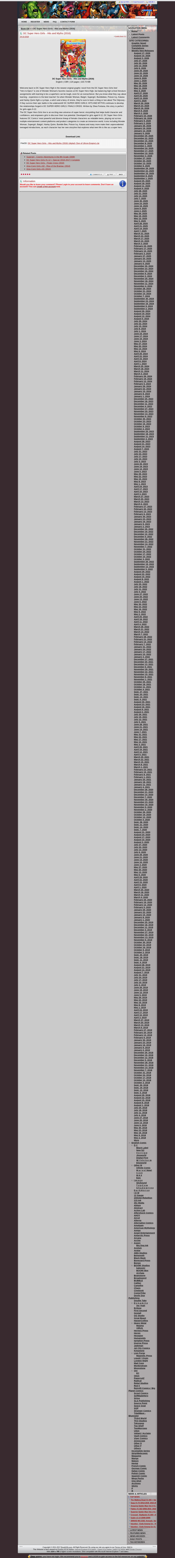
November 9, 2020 (143, 807)
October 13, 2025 (142, 163)
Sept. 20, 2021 (141, 694)
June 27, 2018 (141, 1118)
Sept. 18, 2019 (141, 957)
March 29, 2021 (141, 757)
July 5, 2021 (140, 722)
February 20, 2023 (143, 509)
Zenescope (139, 1441)
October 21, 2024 (142, 291)
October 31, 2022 (142, 549)
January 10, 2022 (142, 654)
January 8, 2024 (142, 394)
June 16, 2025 (141, 206)
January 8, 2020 (142, 917)
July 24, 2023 (140, 454)
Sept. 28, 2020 (141, 822)
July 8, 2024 (140, 329)
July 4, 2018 (140, 1115)
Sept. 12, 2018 (141, 1090)
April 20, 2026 (141, 96)
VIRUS (139, 1328)
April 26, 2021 (141, 747)
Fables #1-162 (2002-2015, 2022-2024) (146, 1509)
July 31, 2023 (140, 451)
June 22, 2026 (141, 73)
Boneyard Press (142, 1260)
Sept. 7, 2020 (140, 830)
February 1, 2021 (142, 777)
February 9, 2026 (142, 121)
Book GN (25, 29)
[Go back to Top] (154, 1546)
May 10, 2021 (140, 742)
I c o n (139, 1173)
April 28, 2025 (141, 223)
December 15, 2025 (143, 141)
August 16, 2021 (142, 707)
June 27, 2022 (141, 594)
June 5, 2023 (140, 471)
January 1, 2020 (142, 920)
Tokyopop (139, 1423)
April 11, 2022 (141, 622)
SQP (136, 1408)
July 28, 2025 (140, 191)
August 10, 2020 (142, 840)
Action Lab (139, 1210)
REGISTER (84, 1557)
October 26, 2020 (142, 812)
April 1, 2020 (140, 887)
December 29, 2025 (143, 136)
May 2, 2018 (140, 1138)
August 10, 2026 (142, 56)
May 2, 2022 (140, 614)
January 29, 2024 (142, 386)
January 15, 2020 (142, 915)
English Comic (139, 1143)
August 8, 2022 (141, 579)
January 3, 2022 (142, 657)
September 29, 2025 (144, 168)
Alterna (137, 1220)
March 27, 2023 (141, 496)
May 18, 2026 (140, 86)
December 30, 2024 (143, 266)
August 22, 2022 (142, 574)
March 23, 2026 (141, 106)
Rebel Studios (141, 1383)
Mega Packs (138, 1478)
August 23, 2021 (142, 704)
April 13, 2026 (141, 98)
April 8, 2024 (140, 361)
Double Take (140, 1300)
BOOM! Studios (142, 1265)
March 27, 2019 (141, 1020)
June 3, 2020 (140, 865)
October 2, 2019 (142, 952)
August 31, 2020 (142, 832)
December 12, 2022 (143, 534)
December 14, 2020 (143, 794)
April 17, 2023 (141, 489)
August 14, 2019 (142, 970)
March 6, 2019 (141, 1027)
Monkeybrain (140, 1366)
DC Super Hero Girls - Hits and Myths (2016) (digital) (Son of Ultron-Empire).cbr (63, 143)
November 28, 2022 (143, 539)
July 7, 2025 (140, 198)
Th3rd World (140, 1418)
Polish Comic (138, 1473)
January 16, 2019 (142, 1045)
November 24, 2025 (143, 148)
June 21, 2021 (141, 727)
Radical (138, 1381)
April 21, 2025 (141, 226)
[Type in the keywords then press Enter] (136, 17)
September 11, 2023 (144, 436)
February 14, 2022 (143, 642)
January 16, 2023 (142, 521)
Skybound (141, 1183)
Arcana (137, 1238)
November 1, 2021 (143, 679)
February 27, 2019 (143, 1030)
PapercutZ (139, 1378)
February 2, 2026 (142, 123)
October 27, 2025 (142, 158)
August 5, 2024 (141, 319)
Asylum (138, 1248)
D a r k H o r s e (142, 1190)
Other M (138, 1165)
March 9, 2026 (141, 111)
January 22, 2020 (142, 912)
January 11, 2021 (142, 784)
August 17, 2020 (142, 837)
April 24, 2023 (141, 486)
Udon (136, 1431)
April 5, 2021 (140, 754)
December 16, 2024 (143, 271)
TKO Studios (140, 1421)
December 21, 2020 (143, 792)
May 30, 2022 (140, 604)
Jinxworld (141, 1155)
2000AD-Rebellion (143, 1198)
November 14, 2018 (143, 1067)
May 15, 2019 (140, 1002)
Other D (138, 1443)
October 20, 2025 (142, 161)
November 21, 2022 (143, 541)
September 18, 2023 (144, 434)
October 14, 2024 (142, 293)
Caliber (137, 1283)
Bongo (137, 1263)
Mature (135, 1461)
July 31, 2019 (140, 975)
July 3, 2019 (140, 985)
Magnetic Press (144, 1356)
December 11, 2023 (143, 404)
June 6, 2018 (140, 1125)
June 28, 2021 (141, 724)
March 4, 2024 (141, 374)
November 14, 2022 (143, 544)
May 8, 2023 (140, 481)
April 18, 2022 (141, 619)
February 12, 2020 (143, 905)
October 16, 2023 (142, 424)
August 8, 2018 (141, 1103)
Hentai (135, 1463)
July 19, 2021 (140, 717)
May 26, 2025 (140, 213)
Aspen (137, 1243)
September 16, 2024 (144, 303)
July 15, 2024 (140, 326)
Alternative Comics (143, 1223)
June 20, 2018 (141, 1120)
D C (125, 36)
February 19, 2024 (143, 379)
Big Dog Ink (142, 1245)
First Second (140, 1310)
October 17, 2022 (142, 554)
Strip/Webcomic (140, 1453)
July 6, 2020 (140, 852)
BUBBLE (138, 1280)
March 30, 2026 (141, 103)
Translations (138, 48)
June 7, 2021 (140, 732)
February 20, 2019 (143, 1032)
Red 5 (137, 1386)
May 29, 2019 (140, 997)
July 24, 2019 (140, 977)
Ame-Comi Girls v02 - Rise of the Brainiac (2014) (48, 166)
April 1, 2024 (140, 364)
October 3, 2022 (142, 559)
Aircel (137, 1218)
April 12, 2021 (141, 752)
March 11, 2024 (141, 371)
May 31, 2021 (140, 734)
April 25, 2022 (141, 617)
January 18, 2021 (142, 782)
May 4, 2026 (140, 91)
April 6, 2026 (140, 101)
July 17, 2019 (140, 980)
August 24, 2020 (142, 835)
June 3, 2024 (140, 341)
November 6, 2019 (143, 940)
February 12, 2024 (143, 381)
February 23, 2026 (143, 116)
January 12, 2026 (142, 131)
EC (137, 1373)
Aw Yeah (140, 1305)
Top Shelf (139, 1426)
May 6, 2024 (140, 351)
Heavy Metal (140, 1323)
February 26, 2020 (143, 900)
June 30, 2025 (141, 201)
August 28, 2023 (142, 441)
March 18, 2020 (141, 892)
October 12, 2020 (142, 817)
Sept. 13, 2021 (141, 697)
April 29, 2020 (141, 877)
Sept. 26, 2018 (141, 1085)
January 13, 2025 (142, 261)
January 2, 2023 (142, 526)
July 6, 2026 (140, 68)
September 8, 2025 (143, 176)
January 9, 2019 (142, 1047)
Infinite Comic (143, 1168)
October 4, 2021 (142, 689)
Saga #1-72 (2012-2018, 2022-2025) (145, 1503)
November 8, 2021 (143, 677)
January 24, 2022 (142, 649)
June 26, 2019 (141, 987)
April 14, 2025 (141, 228)
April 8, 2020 (140, 885)
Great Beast (140, 1318)
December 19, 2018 (143, 1055)
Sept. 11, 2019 (141, 960)
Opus (136, 1376)
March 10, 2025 (141, 241)
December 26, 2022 (143, 529)
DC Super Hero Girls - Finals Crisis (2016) (45, 163)
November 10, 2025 (143, 153)
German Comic (139, 1468)
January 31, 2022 (142, 647)
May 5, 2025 (140, 221)
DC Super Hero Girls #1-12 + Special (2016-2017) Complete (53, 160)
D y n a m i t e (141, 1303)
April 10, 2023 (141, 491)
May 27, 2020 (140, 867)
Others (137, 1448)
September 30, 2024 (144, 298)
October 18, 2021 (142, 684)
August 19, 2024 (142, 314)
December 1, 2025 (143, 146)
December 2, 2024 (143, 276)
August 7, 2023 (141, 449)
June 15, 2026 (141, 76)
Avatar (137, 1250)
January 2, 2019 (142, 1050)
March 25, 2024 (141, 366)
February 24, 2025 (143, 246)
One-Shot (136, 1481)
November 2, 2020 (143, 809)
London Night (141, 1361)
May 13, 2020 (140, 872)
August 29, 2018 (142, 1095)
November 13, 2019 (143, 937)
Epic (138, 1178)
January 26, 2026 (142, 126)
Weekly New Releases (143, 51)
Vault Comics (140, 1436)
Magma (140, 1325)
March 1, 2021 (141, 767)
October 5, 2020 (142, 819)
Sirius (137, 1398)
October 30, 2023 (142, 419)
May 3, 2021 (140, 744)
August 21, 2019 (142, 967)
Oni (136, 1371)
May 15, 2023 (140, 479)
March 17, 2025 (141, 238)
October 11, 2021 (142, 687)
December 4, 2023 (143, 406)
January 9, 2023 (142, 524)
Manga (135, 1458)
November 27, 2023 (143, 409)
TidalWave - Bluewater (137, 1414)
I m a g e (138, 1180)
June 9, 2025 (140, 208)
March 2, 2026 (141, 113)
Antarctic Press (142, 1235)
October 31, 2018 (142, 1072)
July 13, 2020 (140, 850)
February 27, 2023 (143, 506)
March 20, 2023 (141, 499)
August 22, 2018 (142, 1098)
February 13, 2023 (143, 511)
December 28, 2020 (143, 789)
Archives (136, 1483)
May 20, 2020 (140, 870)
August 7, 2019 (141, 972)
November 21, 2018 (143, 1065)
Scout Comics (141, 1393)
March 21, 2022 (141, 629)
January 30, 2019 (142, 1040)
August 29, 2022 (142, 572)
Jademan (138, 1345)
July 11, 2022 (140, 589)
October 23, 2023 (142, 421)
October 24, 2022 (142, 551)
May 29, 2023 (140, 474)
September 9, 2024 (143, 306)
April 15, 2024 (141, 359)
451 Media (139, 1203)
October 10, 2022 (142, 556)
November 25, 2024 (143, 278)
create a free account (46, 187)
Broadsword (140, 1278)
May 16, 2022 (140, 609)
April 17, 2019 (141, 1012)
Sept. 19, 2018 (141, 1087)
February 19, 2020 (143, 902)
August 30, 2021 (142, 702)
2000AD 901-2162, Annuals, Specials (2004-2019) (150, 1521)
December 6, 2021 (143, 667)
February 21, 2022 (143, 639)
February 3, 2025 (142, 253)
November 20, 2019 (143, 935)
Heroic (137, 1333)
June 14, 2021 (141, 729)
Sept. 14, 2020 (141, 827)
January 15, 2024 (142, 391)
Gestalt (137, 1313)
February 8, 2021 (142, 774)
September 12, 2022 (144, 566)
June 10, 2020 (141, 862)
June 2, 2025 (140, 211)
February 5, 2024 (142, 384)
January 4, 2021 (142, 787)
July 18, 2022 (140, 587)
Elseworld (141, 1163)
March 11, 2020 (141, 895)
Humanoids (140, 1338)
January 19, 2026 (142, 128)
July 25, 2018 (140, 1108)
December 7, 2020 (143, 797)
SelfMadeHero (141, 1396)
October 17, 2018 (142, 1077)
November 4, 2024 (143, 286)
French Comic (139, 1466)
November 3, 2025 (143, 156)
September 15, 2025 (144, 173)
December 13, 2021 (143, 664)
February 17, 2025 (143, 248)
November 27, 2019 (143, 932)
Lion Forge (139, 1353)
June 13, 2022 (141, 599)
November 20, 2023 (143, 411)
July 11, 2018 (140, 1113)
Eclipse (137, 1308)
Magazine (136, 1456)
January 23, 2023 (142, 519)
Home (135, 31)
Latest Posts (138, 34)
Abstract (138, 1208)
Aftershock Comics (143, 1213)
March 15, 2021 (141, 762)
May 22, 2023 (140, 476)
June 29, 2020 (141, 855)
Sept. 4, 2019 (140, 962)
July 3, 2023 (140, 461)
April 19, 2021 (141, 749)
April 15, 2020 (141, 882)
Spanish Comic (139, 1476)
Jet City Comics (142, 1348)
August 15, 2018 (142, 1100)
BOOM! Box (142, 1270)
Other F (138, 1446)
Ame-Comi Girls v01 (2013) (38, 169)
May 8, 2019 (140, 1005)
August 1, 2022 (141, 582)
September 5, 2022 (143, 569)
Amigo (137, 1230)
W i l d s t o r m (144, 1160)
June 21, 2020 (141, 857)
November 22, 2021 (143, 672)
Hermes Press (141, 1330)
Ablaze (137, 1205)
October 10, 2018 (142, 1080)
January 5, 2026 (142, 133)
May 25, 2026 (140, 83)
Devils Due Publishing (137, 1296)
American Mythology (144, 1228)
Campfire (138, 1285)
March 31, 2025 (141, 233)
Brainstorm (139, 1275)
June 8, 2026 (140, 78)
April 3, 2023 (140, 494)
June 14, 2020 (141, 860)
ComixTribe (140, 1293)
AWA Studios (140, 1253)
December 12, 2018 (143, 1057)
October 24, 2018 (142, 1075)
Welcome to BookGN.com (54, 9)
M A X (139, 1175)
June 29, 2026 (141, 71)
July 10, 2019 (140, 982)
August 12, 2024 (142, 316)
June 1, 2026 (140, 81)
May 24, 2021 (140, 737)
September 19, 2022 (144, 564)
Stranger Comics (142, 1411)
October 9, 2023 (142, 426)
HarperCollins (141, 1320)
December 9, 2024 (143, 273)
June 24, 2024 (141, 334)
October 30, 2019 (142, 942)
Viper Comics (141, 1438)
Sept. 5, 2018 (140, 1093)
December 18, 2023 (143, 401)
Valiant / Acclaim (142, 1433)
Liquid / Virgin (141, 1358)
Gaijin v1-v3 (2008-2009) (140, 1518)
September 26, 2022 (144, 561)
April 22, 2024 (141, 356)
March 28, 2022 (141, 627)
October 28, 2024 (142, 288)
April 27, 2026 (141, 93)
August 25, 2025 (142, 181)
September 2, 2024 (143, 308)
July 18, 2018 (140, 1110)
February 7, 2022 (142, 644)
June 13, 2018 (141, 1123)
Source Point (140, 1403)
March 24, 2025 (141, 236)
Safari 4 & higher (118, 1549)
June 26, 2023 (141, 464)
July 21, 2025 (140, 193)
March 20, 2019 (141, 1022)
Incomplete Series (141, 1451)
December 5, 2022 (143, 536)
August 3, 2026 (141, 58)
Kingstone (139, 1351)
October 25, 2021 (142, 682)
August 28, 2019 (142, 965)
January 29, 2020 (142, 910)
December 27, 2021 (143, 659)
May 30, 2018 (140, 1128)
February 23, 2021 (143, 769)
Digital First (142, 1158)
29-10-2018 (24, 37)
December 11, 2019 (143, 927)
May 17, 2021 (140, 739)
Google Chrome (135, 1549)
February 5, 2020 (142, 907)
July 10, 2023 (140, 459)
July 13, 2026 (140, 66)
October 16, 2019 (142, 947)
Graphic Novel (119, 36)
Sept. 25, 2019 (141, 955)
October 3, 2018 (142, 1082)
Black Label (142, 1148)
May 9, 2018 (140, 1135)
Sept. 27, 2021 (141, 692)
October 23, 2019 (142, 945)
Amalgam (139, 1225)
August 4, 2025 (141, 188)
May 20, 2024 (140, 346)
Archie (137, 1240)
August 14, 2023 (142, 446)
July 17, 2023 (140, 456)
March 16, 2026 (141, 108)
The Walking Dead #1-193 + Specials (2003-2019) (150, 1500)
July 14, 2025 (140, 196)
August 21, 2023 (142, 444)
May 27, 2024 (140, 344)
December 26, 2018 (143, 1052)
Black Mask (140, 1258)
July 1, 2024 (140, 331)
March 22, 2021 (141, 759)
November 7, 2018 (143, 1070)
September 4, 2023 (143, 439)
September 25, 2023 (144, 431)
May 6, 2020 (140, 875)
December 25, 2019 (143, 922)
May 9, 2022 (140, 612)
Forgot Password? (138, 2)
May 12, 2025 (140, 218)
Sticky (135, 1486)
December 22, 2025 (143, 138)
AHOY (137, 1215)
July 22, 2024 (140, 324)
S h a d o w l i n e (145, 1188)
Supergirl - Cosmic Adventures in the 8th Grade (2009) (50, 157)
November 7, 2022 (143, 546)
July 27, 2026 (140, 61)
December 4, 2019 (143, 930)
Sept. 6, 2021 (140, 699)
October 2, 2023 (142, 429)
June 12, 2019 (141, 992)
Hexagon (138, 1335)
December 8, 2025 (143, 143)
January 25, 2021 (142, 779)
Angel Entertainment (144, 1233)
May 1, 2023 (140, 484)
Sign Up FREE (125, 2)
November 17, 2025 (143, 151)
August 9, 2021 (141, 709)
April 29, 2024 (141, 354)
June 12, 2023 (141, 469)
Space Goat (140, 1406)
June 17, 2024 (141, 336)
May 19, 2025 (140, 216)
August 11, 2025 (142, 186)
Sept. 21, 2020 (141, 824)
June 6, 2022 (140, 602)
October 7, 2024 (142, 296)
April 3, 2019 (140, 1017)
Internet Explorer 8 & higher (85, 1549)
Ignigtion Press (141, 1340)
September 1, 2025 (143, 178)
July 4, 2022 (140, 592)
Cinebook (139, 1290)
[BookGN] (147, 10)
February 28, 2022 (143, 637)
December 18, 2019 (143, 925)
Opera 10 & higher (105, 1549)
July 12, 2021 (140, 719)
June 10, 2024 (141, 339)
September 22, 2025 (144, 171)
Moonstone (139, 1368)
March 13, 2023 (141, 501)
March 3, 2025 (141, 243)
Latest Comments (141, 37)
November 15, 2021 (143, 674)
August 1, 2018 (141, 1105)
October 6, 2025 (142, 166)
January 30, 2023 (142, 516)
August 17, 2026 (142, 53)
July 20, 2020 (140, 847)
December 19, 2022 (143, 531)
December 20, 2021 (143, 662)
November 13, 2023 (143, 414)
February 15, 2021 (143, 772)
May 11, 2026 (140, 88)
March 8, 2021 (141, 764)
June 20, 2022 (141, 597)
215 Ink (137, 1200)
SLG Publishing (142, 1401)
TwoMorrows (140, 1428)
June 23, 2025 (141, 203)
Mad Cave (139, 1363)
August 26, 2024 (142, 311)
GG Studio (139, 1315)
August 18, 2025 (142, 183)
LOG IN (151, 2)
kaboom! (140, 1268)
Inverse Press (141, 1343)
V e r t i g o (141, 1153)
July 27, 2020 (140, 845)
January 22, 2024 (142, 389)
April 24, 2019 (141, 1010)
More (136, 1140)
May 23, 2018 (140, 1130)
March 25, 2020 (141, 890)
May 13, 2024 (140, 349)
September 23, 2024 (144, 301)
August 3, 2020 (141, 842)
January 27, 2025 (142, 256)
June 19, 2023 (141, 466)
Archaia (140, 1273)
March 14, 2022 (141, 632)
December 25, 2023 (143, 399)
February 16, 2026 (143, 118)
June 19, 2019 (141, 990)
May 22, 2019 (140, 1000)
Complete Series (140, 45)
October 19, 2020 (142, 814)
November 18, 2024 (143, 281)
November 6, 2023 (143, 416)
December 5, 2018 (143, 1060)
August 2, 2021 (141, 712)
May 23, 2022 (140, 607)
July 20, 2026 (140, 63)
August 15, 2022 (142, 577)
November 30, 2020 (143, 799)
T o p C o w (142, 1185)
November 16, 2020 (143, 804)
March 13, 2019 (141, 1025)
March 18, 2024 (141, 369)
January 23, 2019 (142, 1042)
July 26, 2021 (140, 714)
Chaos (137, 1288)
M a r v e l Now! (144, 1170)
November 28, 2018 (143, 1062)
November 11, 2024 (143, 283)
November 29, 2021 (143, 669)
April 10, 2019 (141, 1015)
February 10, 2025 (143, 251)
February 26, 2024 (143, 376)
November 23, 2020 (143, 802)
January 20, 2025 (142, 258)
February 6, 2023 (142, 514)
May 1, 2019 (140, 1007)
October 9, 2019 (142, 950)
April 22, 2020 (141, 880)
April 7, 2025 (140, 231)
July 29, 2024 (140, 321)
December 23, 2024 (143, 268)
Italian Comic (138, 1471)
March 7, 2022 (141, 634)
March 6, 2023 (141, 504)
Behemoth (139, 1255)
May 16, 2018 (140, 1133)
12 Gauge (139, 1195)
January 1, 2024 (142, 396)
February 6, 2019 (142, 1037)
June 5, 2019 (140, 995)
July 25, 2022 (140, 584)
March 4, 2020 (141, 897)
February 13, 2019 (143, 1035)
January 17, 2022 (142, 652)
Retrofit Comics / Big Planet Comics (142, 1389)
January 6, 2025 (142, 263)
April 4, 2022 (140, 624)
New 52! (140, 1150)
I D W (136, 1193)
